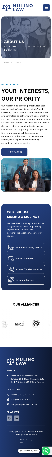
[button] (46, 451)
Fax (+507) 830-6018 (21, 399)
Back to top (23, 440)
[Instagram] (9, 418)
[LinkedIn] (16, 418)
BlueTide (33, 434)
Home (6, 62)
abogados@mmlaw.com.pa (24, 404)
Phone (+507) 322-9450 (22, 395)
